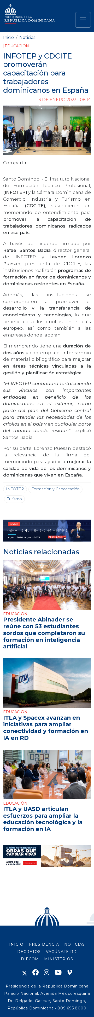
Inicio (8, 37)
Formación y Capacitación (55, 489)
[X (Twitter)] (24, 972)
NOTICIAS (74, 944)
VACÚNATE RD (61, 951)
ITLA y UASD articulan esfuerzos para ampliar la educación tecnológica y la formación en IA (43, 818)
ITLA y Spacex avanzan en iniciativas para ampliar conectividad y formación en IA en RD (45, 727)
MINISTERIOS (58, 959)
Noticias (27, 37)
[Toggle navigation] (83, 20)
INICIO (16, 944)
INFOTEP (15, 489)
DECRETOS (29, 951)
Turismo (14, 499)
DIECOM (30, 959)
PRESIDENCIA (44, 944)
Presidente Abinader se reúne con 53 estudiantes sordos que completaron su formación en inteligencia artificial (44, 633)
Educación (17, 46)
